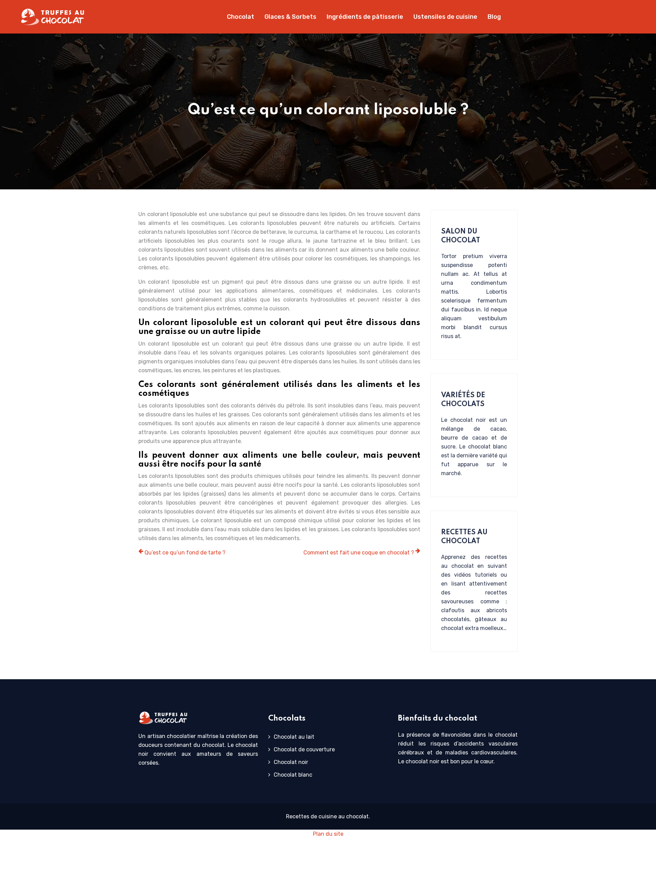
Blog (494, 17)
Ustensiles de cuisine (445, 17)
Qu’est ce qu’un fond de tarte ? (185, 552)
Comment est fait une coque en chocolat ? (358, 552)
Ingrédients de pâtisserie (365, 17)
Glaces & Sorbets (290, 17)
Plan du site (328, 834)
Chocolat (240, 17)
